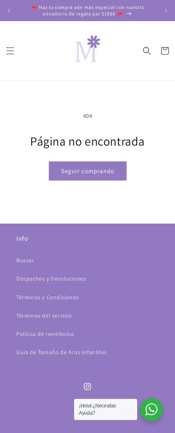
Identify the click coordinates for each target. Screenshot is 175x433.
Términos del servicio (44, 315)
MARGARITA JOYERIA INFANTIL (71, 426)
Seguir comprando (87, 171)
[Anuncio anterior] (9, 11)
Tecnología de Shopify (128, 426)
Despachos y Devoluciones (51, 278)
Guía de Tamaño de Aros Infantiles (61, 352)
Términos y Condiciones (47, 297)
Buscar (25, 260)
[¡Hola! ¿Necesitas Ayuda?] (151, 409)
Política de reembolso (45, 333)
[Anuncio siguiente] (166, 11)
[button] (10, 51)
